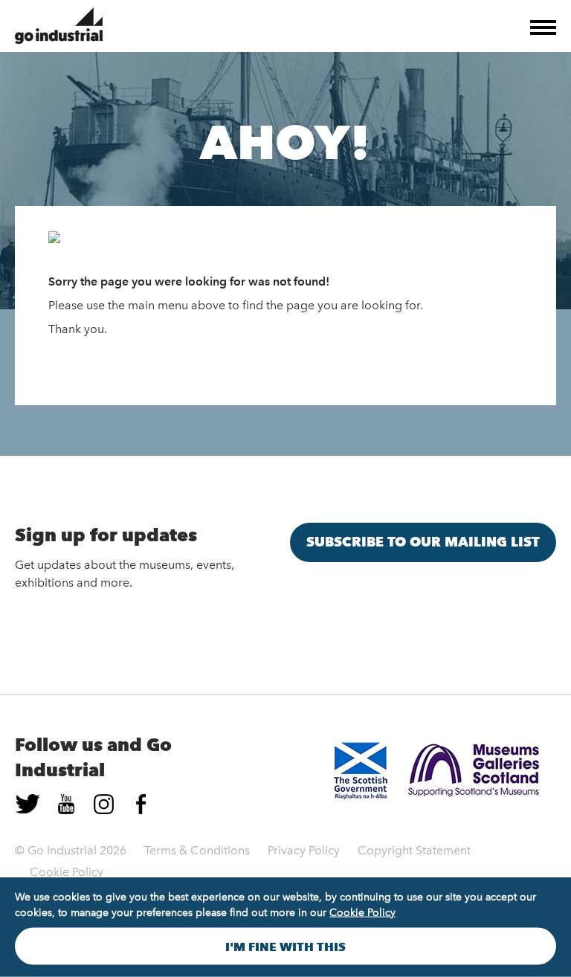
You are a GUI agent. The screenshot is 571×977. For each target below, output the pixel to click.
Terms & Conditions (197, 850)
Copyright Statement (414, 850)
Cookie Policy (66, 872)
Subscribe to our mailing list (423, 542)
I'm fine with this (285, 946)
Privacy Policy (304, 850)
